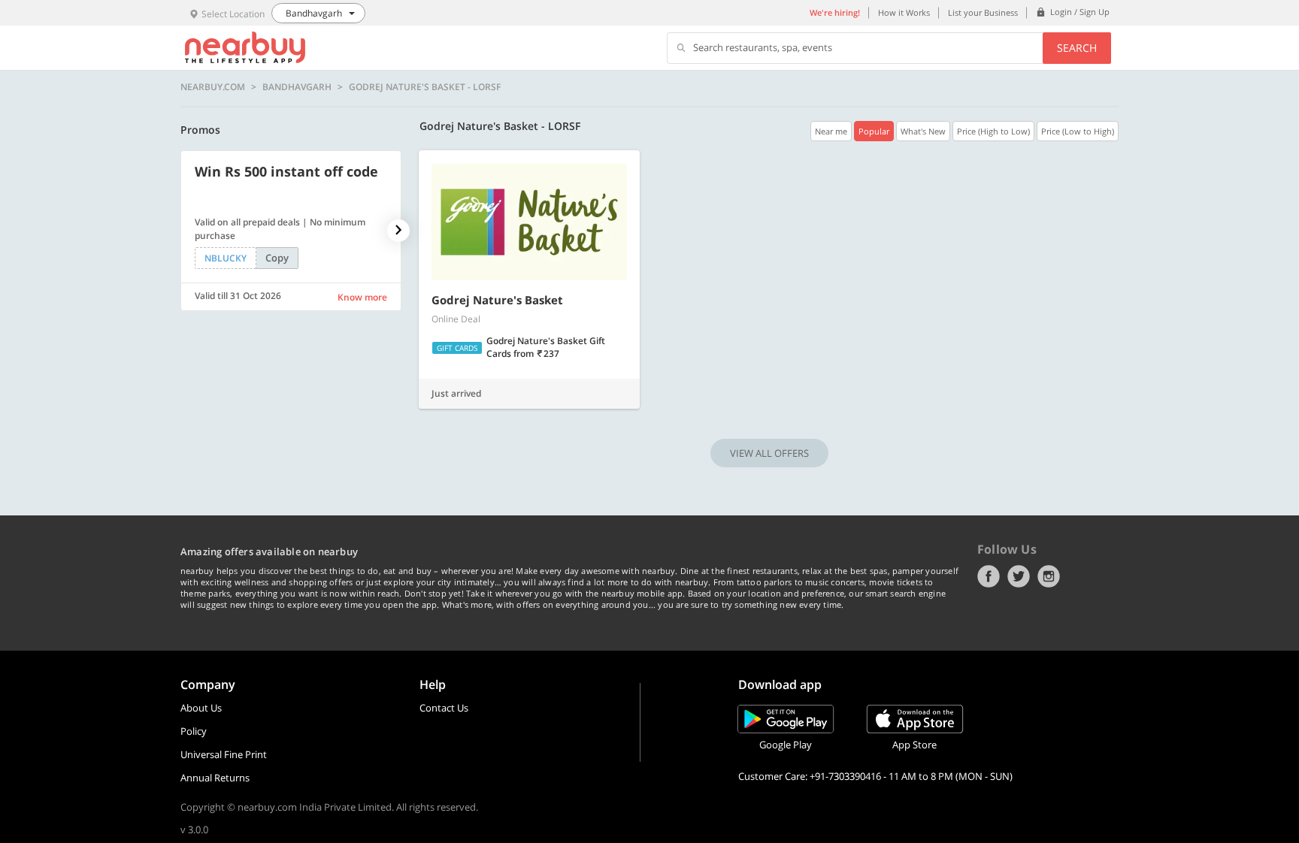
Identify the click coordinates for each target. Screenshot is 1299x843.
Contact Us (443, 708)
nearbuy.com (212, 87)
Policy (193, 731)
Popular (873, 131)
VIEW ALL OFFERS (769, 453)
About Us (201, 708)
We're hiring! (835, 12)
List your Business (983, 12)
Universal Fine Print (223, 754)
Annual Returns (215, 777)
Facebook (988, 576)
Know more (362, 297)
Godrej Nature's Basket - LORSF (425, 87)
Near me (831, 131)
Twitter (1018, 576)
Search (1077, 48)
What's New (923, 131)
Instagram (1048, 576)
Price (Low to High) (1077, 131)
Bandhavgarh (297, 87)
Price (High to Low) (993, 131)
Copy (277, 257)
